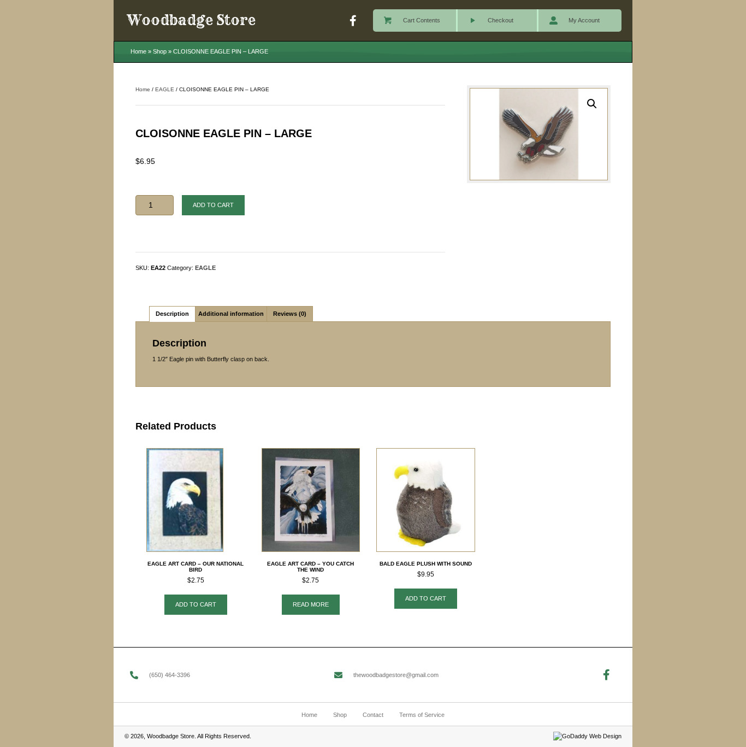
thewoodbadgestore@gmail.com (396, 675)
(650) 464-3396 (169, 675)
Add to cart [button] (195, 604)
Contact (373, 714)
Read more (311, 604)
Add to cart (213, 205)
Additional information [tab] (231, 313)
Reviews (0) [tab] (289, 313)
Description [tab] (172, 313)
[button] (353, 21)
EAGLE (164, 89)
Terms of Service (422, 714)
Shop (160, 51)
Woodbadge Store (191, 20)
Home (138, 51)
